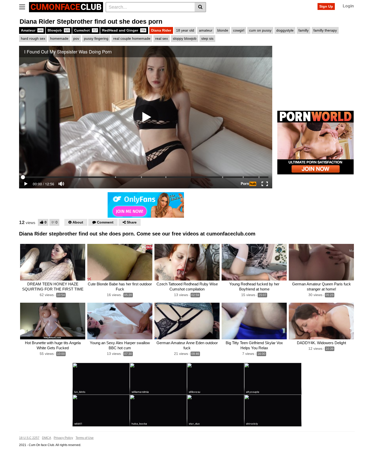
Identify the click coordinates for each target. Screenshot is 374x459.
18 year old (185, 30)
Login (348, 6)
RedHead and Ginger (124, 30)
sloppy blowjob (184, 38)
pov (76, 38)
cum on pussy (260, 30)
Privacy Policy (63, 438)
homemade (59, 38)
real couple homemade (131, 38)
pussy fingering (96, 38)
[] (200, 7)
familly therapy (325, 30)
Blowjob (58, 30)
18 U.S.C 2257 (29, 438)
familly (303, 30)
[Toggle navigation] (24, 6)
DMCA (46, 438)
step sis (207, 38)
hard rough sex (33, 38)
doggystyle (285, 30)
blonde (222, 30)
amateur (205, 30)
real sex (161, 38)
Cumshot (85, 30)
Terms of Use (85, 438)
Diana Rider (161, 30)
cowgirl (238, 30)
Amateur (32, 30)
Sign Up (326, 6)
